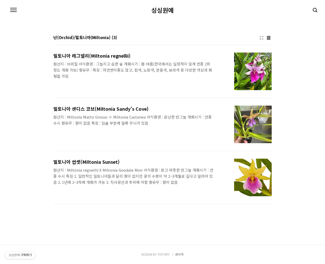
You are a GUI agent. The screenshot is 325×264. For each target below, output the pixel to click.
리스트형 (269, 38)
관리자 (179, 254)
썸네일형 (261, 38)
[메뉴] (13, 10)
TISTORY (163, 254)
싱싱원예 (162, 10)
